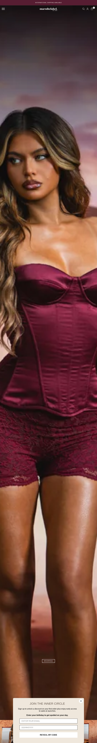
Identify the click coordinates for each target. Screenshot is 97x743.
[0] (92, 9)
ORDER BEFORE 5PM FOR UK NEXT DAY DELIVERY (48, 2)
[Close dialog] (81, 701)
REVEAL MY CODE (48, 735)
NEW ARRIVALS (48, 661)
